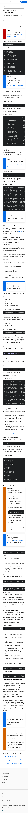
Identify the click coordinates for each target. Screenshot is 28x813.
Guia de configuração (9, 12)
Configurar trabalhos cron (10, 756)
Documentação (6, 10)
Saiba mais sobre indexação (9, 433)
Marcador (5, 21)
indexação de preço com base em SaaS (15, 85)
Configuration (9, 24)
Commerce (13, 10)
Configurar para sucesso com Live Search (13, 763)
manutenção (9, 540)
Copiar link (11, 21)
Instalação (20, 231)
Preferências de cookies (20, 805)
